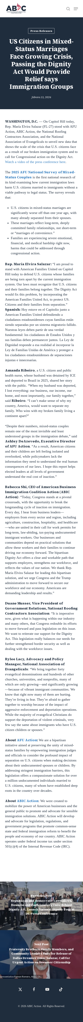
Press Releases (41, 31)
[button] (76, 9)
